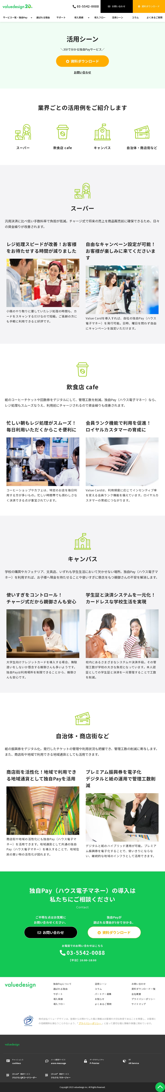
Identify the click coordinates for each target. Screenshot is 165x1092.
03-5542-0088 (88, 6)
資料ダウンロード (151, 6)
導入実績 (78, 17)
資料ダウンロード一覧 (143, 988)
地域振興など (142, 136)
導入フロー (100, 17)
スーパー (23, 136)
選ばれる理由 (43, 17)
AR (134, 1061)
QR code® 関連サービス (24, 1076)
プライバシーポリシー (143, 999)
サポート (61, 17)
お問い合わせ (118, 6)
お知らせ (99, 999)
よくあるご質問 (154, 17)
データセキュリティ (97, 1061)
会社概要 (136, 994)
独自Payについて (62, 983)
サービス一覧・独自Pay (15, 17)
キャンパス (102, 136)
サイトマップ (138, 1004)
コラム (135, 17)
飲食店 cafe (62, 136)
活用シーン (117, 17)
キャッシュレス (17, 1061)
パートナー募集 (103, 994)
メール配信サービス (58, 1061)
